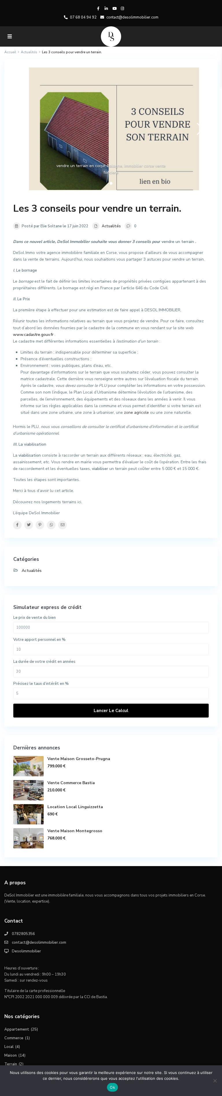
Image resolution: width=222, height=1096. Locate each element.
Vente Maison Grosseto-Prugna (78, 759)
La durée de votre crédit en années (44, 662)
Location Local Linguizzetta (75, 807)
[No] (215, 1081)
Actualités (111, 226)
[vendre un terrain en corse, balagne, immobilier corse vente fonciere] (111, 128)
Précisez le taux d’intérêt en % (41, 684)
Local (9, 1046)
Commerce (13, 1038)
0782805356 (23, 933)
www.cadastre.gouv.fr (33, 334)
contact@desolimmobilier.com (39, 942)
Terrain (10, 1064)
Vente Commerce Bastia (71, 783)
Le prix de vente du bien (34, 618)
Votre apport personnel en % (39, 640)
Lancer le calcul (111, 710)
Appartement (16, 1029)
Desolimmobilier (26, 951)
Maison (10, 1055)
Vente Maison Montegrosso (74, 831)
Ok (112, 1087)
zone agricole (136, 412)
